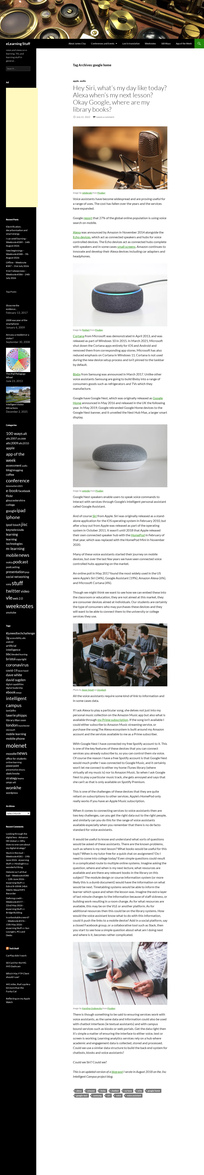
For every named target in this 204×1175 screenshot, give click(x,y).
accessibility (16, 638)
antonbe (86, 490)
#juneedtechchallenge (20, 633)
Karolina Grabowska (92, 1008)
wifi (14, 782)
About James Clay (77, 43)
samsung (97, 1095)
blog (9, 470)
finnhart (86, 329)
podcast (20, 561)
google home (154, 1090)
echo (139, 1090)
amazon (91, 1090)
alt (25, 434)
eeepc (19, 692)
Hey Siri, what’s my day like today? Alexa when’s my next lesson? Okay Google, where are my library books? (120, 98)
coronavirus (17, 664)
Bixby (77, 374)
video (25, 591)
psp (27, 572)
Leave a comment (105, 116)
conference (17, 480)
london (12, 725)
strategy (11, 778)
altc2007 (11, 438)
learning (12, 534)
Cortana (78, 336)
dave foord (23, 670)
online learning (14, 762)
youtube (11, 612)
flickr (9, 496)
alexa (79, 1090)
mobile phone (15, 738)
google (11, 511)
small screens (126, 246)
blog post (117, 1071)
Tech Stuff (14, 948)
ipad (21, 510)
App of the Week (184, 43)
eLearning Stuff (18, 43)
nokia (9, 562)
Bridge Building (14, 912)
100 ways (14, 433)
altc (24, 638)
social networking (17, 576)
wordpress (12, 792)
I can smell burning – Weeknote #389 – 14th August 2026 (18, 242)
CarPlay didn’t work (16, 955)
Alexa (77, 232)
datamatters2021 (14, 486)
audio (83, 80)
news (24, 555)
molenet (16, 745)
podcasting (13, 567)
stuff (17, 583)
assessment (14, 465)
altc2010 (24, 443)
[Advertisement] (22, 147)
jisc (24, 524)
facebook (24, 491)
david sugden (16, 680)
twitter (13, 591)
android (9, 642)
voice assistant (134, 1095)
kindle (20, 529)
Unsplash (101, 689)
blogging (17, 470)
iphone (13, 517)
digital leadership (14, 688)
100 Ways (166, 43)
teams (21, 778)
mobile (12, 555)
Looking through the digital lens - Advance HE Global (17, 837)
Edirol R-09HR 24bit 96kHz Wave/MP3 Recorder (16, 890)
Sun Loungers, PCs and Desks (17, 932)
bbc (8, 654)
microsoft (10, 730)
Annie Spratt (88, 689)
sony (8, 584)
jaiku (13, 710)
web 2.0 (18, 598)
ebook (11, 692)
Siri (94, 516)
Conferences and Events (102, 43)
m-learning (15, 548)
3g (7, 638)
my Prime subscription (112, 720)
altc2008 (21, 438)
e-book (12, 490)
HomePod (138, 535)
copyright (21, 659)
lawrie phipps (16, 715)
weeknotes (19, 605)
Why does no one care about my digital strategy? (18, 844)
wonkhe (13, 787)
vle (9, 598)
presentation (15, 572)
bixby (103, 1090)
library (10, 720)
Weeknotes (150, 43)
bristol (10, 659)
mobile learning (16, 734)
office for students (16, 758)
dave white (14, 675)
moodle (11, 753)
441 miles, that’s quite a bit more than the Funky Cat (18, 988)
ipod (8, 710)
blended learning (19, 654)
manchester (24, 725)
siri (108, 1095)
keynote (11, 529)
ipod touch (13, 524)
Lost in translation (131, 43)
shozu (22, 769)
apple (76, 80)
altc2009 (12, 443)
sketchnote (13, 773)
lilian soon (20, 720)
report (87, 218)
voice (118, 1095)
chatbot (115, 1090)
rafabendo (87, 192)
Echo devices (81, 237)
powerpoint (12, 765)
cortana (128, 1090)
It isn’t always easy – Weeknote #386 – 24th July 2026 (18, 274)
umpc (9, 782)
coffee (10, 474)
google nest (81, 1095)
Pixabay (101, 192)
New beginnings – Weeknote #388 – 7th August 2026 (17, 254)
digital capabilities (15, 684)
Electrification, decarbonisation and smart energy (16, 230)
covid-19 (12, 670)
